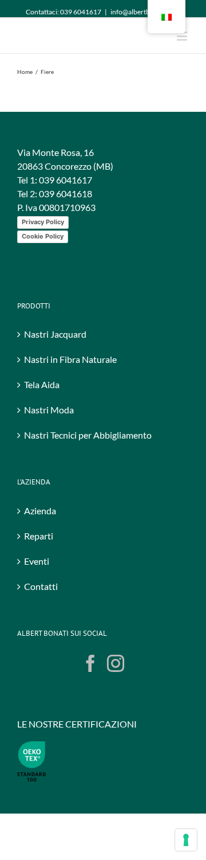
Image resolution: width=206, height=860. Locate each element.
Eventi (36, 596)
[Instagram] (115, 698)
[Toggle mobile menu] (183, 36)
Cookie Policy (43, 272)
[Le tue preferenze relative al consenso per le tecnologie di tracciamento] (186, 840)
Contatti (41, 621)
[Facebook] (90, 698)
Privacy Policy (43, 257)
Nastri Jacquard (55, 369)
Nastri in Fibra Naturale (70, 394)
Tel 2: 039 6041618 (54, 229)
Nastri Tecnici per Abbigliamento (88, 470)
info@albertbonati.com (145, 11)
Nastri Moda (49, 445)
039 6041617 (80, 11)
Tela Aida (42, 420)
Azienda (40, 546)
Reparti (38, 571)
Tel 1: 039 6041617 (54, 215)
